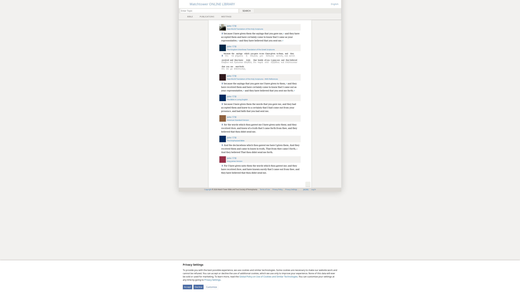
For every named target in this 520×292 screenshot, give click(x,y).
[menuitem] (338, 11)
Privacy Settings (212, 279)
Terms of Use (265, 189)
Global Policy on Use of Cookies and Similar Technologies (268, 276)
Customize (211, 287)
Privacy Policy (277, 189)
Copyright (208, 189)
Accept (187, 287)
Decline (198, 287)
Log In (313, 189)
